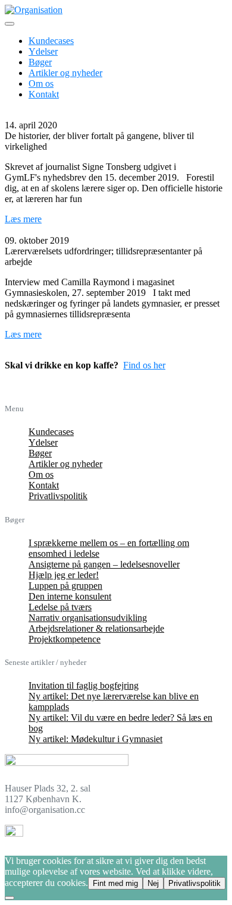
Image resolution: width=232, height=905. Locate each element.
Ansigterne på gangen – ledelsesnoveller (104, 564)
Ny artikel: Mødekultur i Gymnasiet (95, 739)
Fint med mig (115, 883)
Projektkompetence (65, 639)
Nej (153, 883)
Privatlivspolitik (58, 496)
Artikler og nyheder (65, 73)
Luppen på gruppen (65, 586)
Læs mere (23, 219)
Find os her (144, 365)
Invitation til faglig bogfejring (84, 685)
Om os (41, 83)
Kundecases (51, 41)
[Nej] (9, 898)
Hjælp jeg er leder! (64, 575)
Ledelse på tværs (60, 607)
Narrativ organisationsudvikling (88, 618)
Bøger (40, 62)
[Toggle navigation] (9, 24)
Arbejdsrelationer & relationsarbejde (96, 628)
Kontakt (44, 94)
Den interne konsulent (70, 596)
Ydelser (43, 51)
